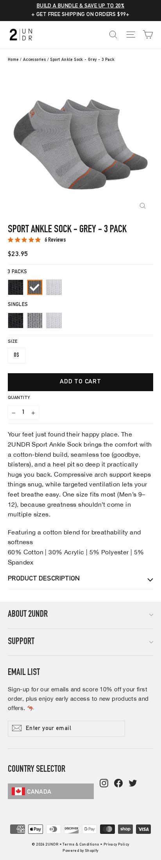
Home (13, 60)
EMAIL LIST (24, 673)
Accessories (34, 60)
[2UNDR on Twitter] (133, 784)
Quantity (19, 397)
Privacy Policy (116, 845)
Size (12, 341)
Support (21, 642)
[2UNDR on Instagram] (104, 784)
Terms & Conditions (81, 845)
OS (16, 355)
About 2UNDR (28, 615)
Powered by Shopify (80, 851)
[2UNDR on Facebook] (118, 784)
